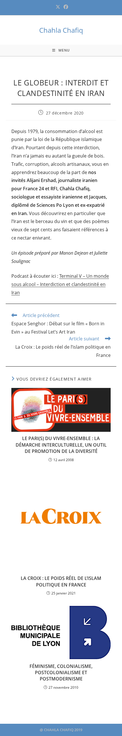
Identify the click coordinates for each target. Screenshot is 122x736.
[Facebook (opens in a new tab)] (65, 6)
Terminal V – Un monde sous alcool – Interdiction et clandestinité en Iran (60, 284)
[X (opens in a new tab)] (58, 6)
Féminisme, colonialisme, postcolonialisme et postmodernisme (61, 672)
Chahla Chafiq (61, 30)
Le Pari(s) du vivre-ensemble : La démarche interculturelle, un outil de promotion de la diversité (61, 444)
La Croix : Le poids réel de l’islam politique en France (61, 581)
